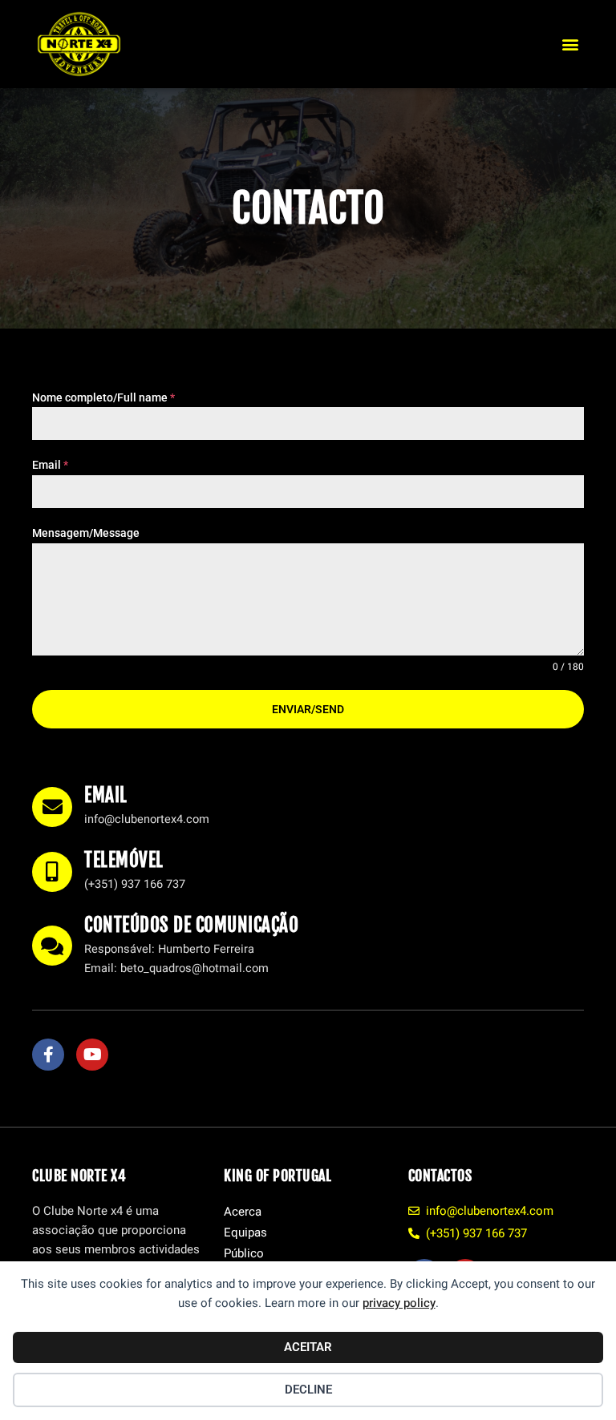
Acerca (242, 1211)
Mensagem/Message (86, 532)
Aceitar (308, 1347)
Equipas (245, 1232)
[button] (570, 43)
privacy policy (399, 1303)
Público (244, 1253)
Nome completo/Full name (103, 397)
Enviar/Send (308, 709)
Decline (308, 1389)
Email (50, 464)
